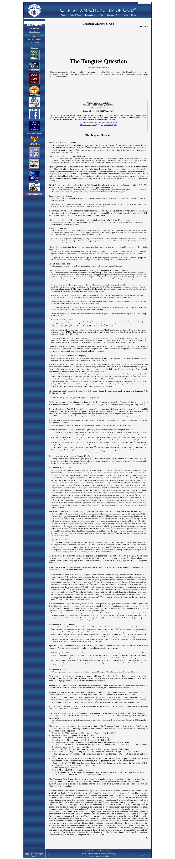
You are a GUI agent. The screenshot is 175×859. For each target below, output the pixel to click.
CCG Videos (34, 48)
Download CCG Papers (34, 39)
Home (133, 15)
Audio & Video (75, 15)
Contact (92, 850)
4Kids (118, 15)
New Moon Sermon (34, 45)
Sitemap (109, 850)
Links (126, 15)
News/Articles (89, 15)
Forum (97, 850)
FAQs (101, 15)
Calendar (110, 15)
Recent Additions (34, 28)
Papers (63, 15)
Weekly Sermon (34, 42)
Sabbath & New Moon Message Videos (34, 35)
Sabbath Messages (34, 32)
